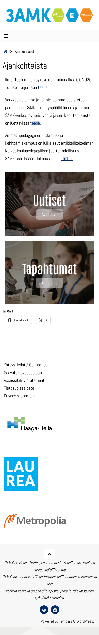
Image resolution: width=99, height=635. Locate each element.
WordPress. (85, 621)
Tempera (65, 621)
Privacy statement (19, 396)
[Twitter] (44, 609)
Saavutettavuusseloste (23, 373)
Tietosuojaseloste (19, 388)
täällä (42, 87)
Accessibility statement (24, 380)
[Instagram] (55, 609)
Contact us (38, 365)
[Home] (5, 51)
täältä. (67, 158)
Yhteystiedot (14, 365)
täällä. (35, 123)
